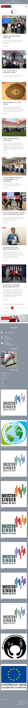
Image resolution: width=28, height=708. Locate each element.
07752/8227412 (7, 337)
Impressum (3, 385)
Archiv (2, 380)
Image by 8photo (20, 702)
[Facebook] (11, 1)
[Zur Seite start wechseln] (3, 308)
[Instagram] (16, 1)
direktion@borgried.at (8, 339)
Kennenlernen (5, 318)
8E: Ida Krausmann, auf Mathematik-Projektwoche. (11, 248)
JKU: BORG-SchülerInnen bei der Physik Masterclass (14, 304)
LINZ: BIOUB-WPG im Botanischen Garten (10, 71)
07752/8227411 (9, 2)
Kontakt (2, 383)
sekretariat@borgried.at (18, 2)
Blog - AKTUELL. (4, 378)
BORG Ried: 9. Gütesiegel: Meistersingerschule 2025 (11, 285)
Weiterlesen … (6, 46)
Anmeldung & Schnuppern (6, 373)
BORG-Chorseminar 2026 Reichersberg (11, 139)
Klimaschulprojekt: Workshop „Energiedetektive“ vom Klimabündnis (12, 179)
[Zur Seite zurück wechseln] (5, 308)
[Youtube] (14, 1)
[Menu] (26, 6)
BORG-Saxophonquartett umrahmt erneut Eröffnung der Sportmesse (14, 213)
